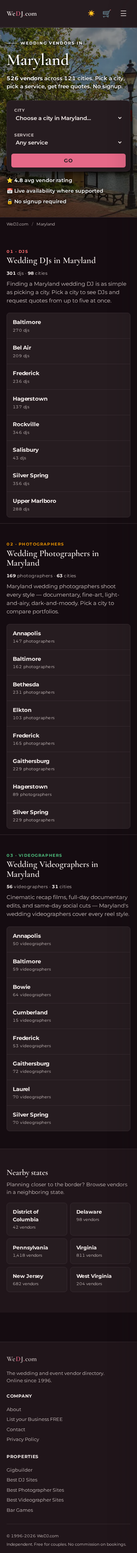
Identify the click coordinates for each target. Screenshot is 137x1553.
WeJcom (22, 13)
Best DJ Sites (22, 1480)
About (14, 1409)
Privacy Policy (23, 1439)
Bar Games (20, 1510)
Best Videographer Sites (35, 1500)
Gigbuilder (20, 1470)
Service (24, 135)
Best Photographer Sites (35, 1490)
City (19, 110)
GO (68, 160)
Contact (16, 1429)
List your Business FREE (35, 1419)
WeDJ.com (17, 224)
